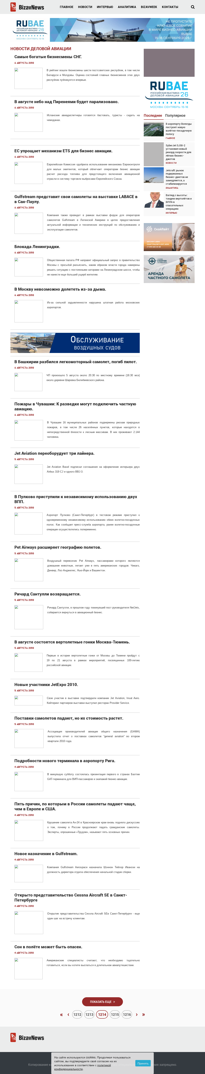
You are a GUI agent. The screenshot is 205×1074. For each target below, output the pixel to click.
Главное (66, 7)
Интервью (105, 7)
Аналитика (127, 7)
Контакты (170, 7)
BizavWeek (149, 7)
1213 (89, 1014)
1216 (127, 1014)
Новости (85, 7)
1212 (77, 1014)
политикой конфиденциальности (82, 1067)
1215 (115, 1014)
